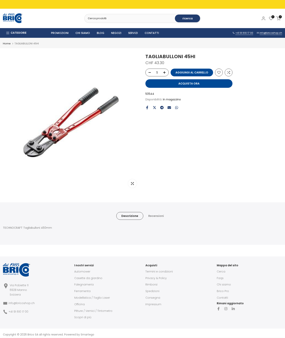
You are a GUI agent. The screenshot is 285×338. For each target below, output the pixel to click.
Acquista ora (189, 83)
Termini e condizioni (159, 271)
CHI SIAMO (82, 33)
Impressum (153, 304)
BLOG (100, 33)
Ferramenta (82, 291)
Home (7, 43)
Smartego (87, 334)
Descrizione (129, 216)
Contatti (222, 298)
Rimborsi (151, 284)
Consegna (152, 298)
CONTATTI (152, 33)
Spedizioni (152, 291)
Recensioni (156, 216)
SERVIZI (133, 33)
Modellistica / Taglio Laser (92, 298)
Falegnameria (84, 284)
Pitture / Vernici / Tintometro (93, 311)
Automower (82, 271)
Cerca (221, 271)
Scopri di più (82, 317)
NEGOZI (116, 33)
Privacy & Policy (156, 278)
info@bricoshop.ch (271, 32)
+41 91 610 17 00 (244, 32)
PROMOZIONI (60, 33)
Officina (79, 304)
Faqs (220, 278)
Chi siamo (224, 284)
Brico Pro (223, 291)
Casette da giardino (88, 278)
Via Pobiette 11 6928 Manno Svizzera (19, 290)
